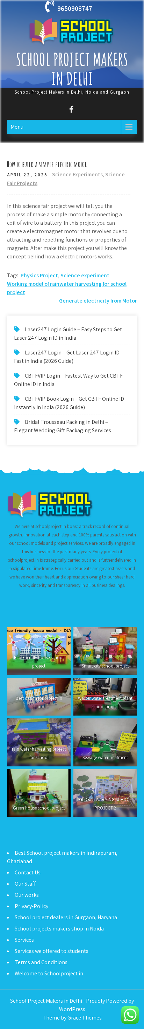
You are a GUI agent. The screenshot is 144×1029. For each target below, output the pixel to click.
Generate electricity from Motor (98, 300)
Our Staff (25, 883)
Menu (16, 126)
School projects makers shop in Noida (59, 928)
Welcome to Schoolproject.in (49, 973)
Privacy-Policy (31, 906)
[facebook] (71, 110)
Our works (27, 895)
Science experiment (84, 275)
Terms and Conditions (41, 962)
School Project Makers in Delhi (72, 68)
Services (24, 939)
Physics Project (39, 275)
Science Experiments (77, 174)
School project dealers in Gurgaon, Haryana (66, 917)
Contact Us (28, 872)
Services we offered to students (51, 951)
